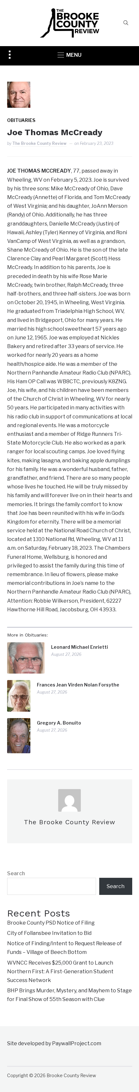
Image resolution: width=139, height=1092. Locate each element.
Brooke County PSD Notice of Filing (51, 923)
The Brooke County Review (39, 143)
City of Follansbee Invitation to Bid (49, 933)
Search (16, 873)
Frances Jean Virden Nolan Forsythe (78, 684)
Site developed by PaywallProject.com (54, 1043)
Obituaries (21, 120)
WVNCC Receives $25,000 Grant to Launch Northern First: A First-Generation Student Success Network (60, 971)
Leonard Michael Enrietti (79, 647)
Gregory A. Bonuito (59, 723)
